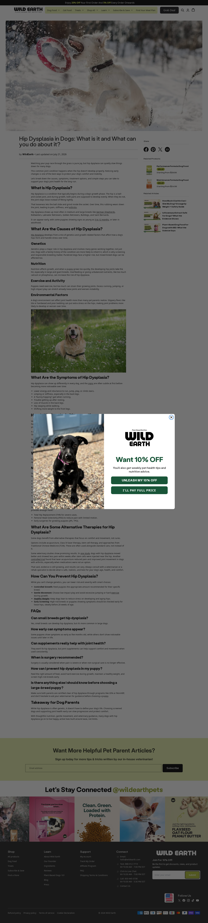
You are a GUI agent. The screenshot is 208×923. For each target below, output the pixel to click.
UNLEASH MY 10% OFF (139, 480)
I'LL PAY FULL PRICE (139, 490)
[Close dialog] (171, 417)
